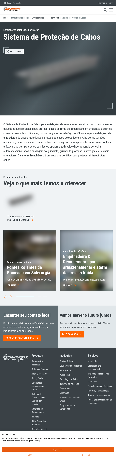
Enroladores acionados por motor (38, 386)
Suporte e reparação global (100, 386)
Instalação (92, 361)
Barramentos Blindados (37, 363)
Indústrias (66, 355)
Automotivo (65, 375)
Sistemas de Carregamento (38, 410)
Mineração (64, 393)
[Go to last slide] (5, 297)
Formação (92, 381)
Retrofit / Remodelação (98, 390)
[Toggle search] (105, 10)
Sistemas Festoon (40, 369)
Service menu (104, 3)
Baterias (35, 416)
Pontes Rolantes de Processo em (28, 270)
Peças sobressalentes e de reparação (100, 401)
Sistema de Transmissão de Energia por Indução (39, 399)
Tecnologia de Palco (69, 379)
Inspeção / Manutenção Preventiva (98, 375)
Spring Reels (37, 378)
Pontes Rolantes (67, 361)
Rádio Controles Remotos (39, 423)
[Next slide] (10, 297)
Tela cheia (16, 51)
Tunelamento (65, 388)
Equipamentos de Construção (67, 407)
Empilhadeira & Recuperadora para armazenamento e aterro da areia (85, 264)
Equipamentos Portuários (71, 365)
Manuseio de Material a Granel (70, 399)
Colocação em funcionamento (94, 367)
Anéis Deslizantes (39, 373)
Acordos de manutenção (99, 395)
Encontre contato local (20, 338)
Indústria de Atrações (69, 384)
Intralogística (65, 370)
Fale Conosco (70, 334)
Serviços (93, 355)
